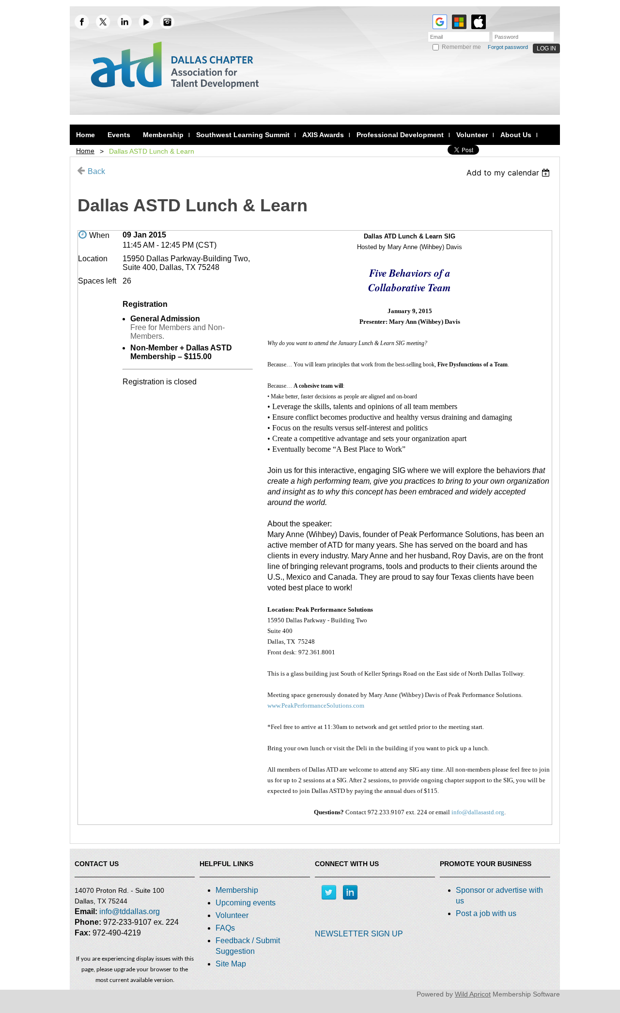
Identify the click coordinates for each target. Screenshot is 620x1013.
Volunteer (232, 915)
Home (85, 151)
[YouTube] (146, 22)
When (99, 235)
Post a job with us (486, 913)
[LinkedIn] (124, 22)
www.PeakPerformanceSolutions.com (315, 705)
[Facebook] (82, 22)
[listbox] (509, 172)
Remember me (461, 47)
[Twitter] (329, 892)
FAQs (225, 928)
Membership (237, 890)
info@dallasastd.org (477, 812)
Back (96, 171)
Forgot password (508, 47)
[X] (103, 22)
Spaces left (97, 281)
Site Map (231, 964)
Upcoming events (246, 903)
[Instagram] (167, 22)
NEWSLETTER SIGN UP (359, 934)
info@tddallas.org (129, 911)
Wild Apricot (473, 994)
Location (93, 258)
